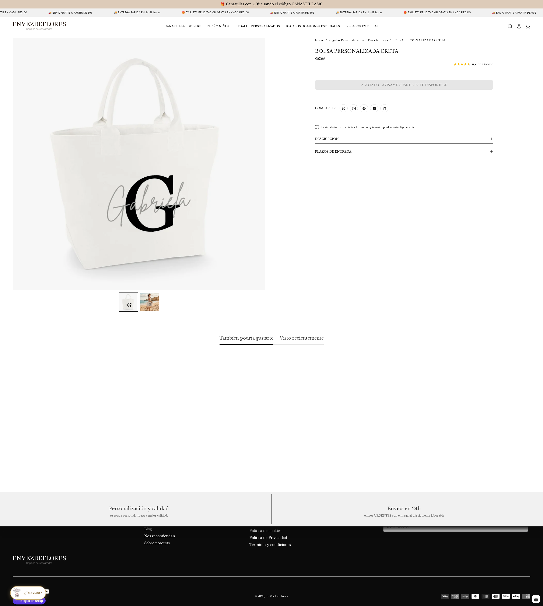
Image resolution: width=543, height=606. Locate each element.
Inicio (319, 40)
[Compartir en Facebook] (364, 108)
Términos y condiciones (270, 545)
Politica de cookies (265, 531)
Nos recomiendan (159, 536)
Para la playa (378, 40)
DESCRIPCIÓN (327, 139)
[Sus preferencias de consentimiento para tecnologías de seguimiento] (536, 599)
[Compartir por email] (374, 108)
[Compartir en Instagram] (354, 108)
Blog (148, 529)
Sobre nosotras (157, 543)
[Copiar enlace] (384, 108)
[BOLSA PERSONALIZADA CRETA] (128, 302)
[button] (182, 26)
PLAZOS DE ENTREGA (333, 151)
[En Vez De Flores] (39, 26)
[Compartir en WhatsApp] (344, 108)
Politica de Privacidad (268, 538)
